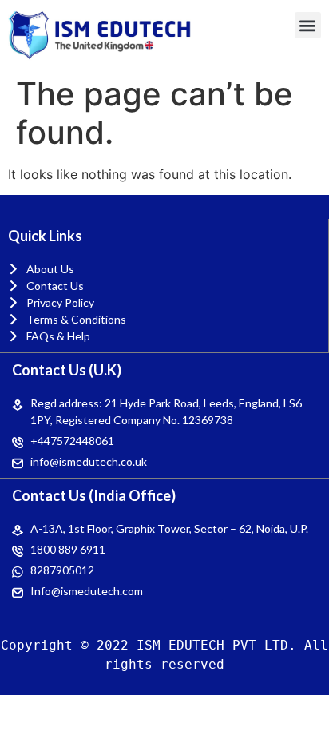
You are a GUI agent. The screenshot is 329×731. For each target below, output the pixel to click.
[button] (308, 25)
